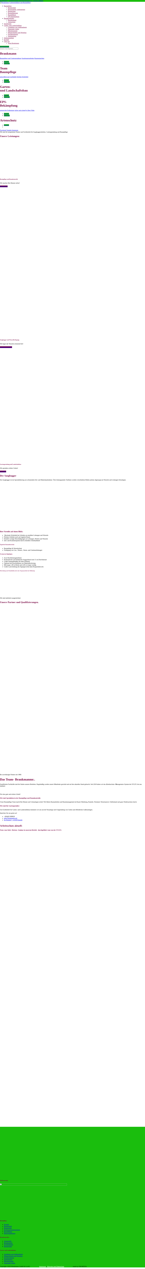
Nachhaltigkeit (4, 46)
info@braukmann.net (25, 1)
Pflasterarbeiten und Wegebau (17, 32)
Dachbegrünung (13, 34)
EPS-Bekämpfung (13, 16)
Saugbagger (7, 24)
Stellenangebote (9, 38)
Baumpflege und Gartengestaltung (10, 58)
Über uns (7, 41)
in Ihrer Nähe (30, 110)
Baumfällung (12, 15)
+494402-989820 (37, 1)
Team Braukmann (13, 43)
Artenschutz (11, 22)
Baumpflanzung (13, 13)
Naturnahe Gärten (13, 29)
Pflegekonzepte (12, 31)
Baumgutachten (39, 58)
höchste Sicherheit (22, 77)
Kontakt (6, 40)
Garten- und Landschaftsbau (13, 25)
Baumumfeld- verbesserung (16, 9)
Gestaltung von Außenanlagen (17, 27)
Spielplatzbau (12, 36)
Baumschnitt (12, 8)
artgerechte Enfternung (7, 110)
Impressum (42, 1266)
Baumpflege (8, 6)
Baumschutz (12, 11)
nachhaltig (13, 77)
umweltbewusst (5, 77)
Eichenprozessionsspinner (12, 1230)
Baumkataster (12, 20)
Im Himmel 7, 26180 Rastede (9, 1)
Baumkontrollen (9, 18)
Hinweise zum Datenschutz (55, 1266)
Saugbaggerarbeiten (28, 58)
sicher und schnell (20, 110)
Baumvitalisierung (9, 1233)
